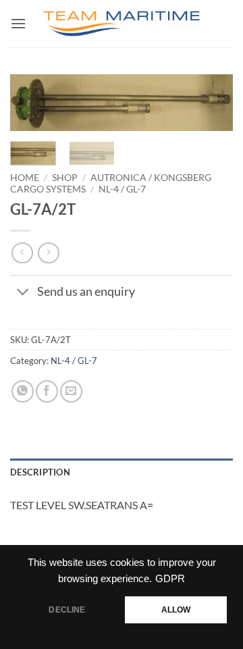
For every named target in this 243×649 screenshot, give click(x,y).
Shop (65, 177)
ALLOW (176, 610)
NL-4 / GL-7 (122, 189)
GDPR (170, 578)
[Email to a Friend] (71, 391)
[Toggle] (23, 293)
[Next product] (21, 252)
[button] (18, 23)
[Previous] (32, 110)
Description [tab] (40, 472)
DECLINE (67, 610)
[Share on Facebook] (47, 391)
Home (24, 177)
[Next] (211, 110)
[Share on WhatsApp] (22, 391)
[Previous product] (48, 252)
